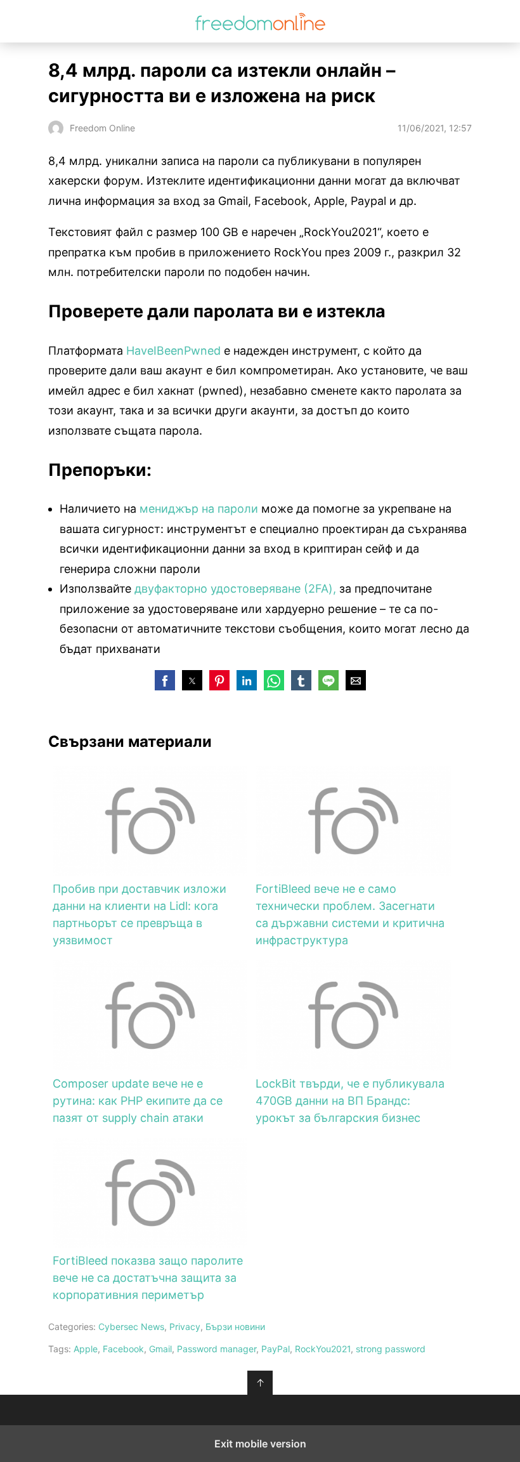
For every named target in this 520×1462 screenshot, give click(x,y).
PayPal (275, 1348)
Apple (86, 1348)
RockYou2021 (323, 1348)
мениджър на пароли (199, 508)
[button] (165, 680)
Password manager (216, 1348)
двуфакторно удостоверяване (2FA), (235, 588)
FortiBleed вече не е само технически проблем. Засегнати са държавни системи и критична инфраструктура (350, 914)
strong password (391, 1348)
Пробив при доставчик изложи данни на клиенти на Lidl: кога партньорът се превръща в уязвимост (139, 914)
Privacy (184, 1326)
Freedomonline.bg (260, 21)
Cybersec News (131, 1326)
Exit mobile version (260, 1443)
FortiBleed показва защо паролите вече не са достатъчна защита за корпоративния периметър (148, 1277)
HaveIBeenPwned (173, 350)
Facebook (123, 1348)
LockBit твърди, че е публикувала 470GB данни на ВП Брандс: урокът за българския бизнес (350, 1100)
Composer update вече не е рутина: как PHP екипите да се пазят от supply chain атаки (138, 1100)
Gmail (160, 1348)
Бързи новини (235, 1326)
